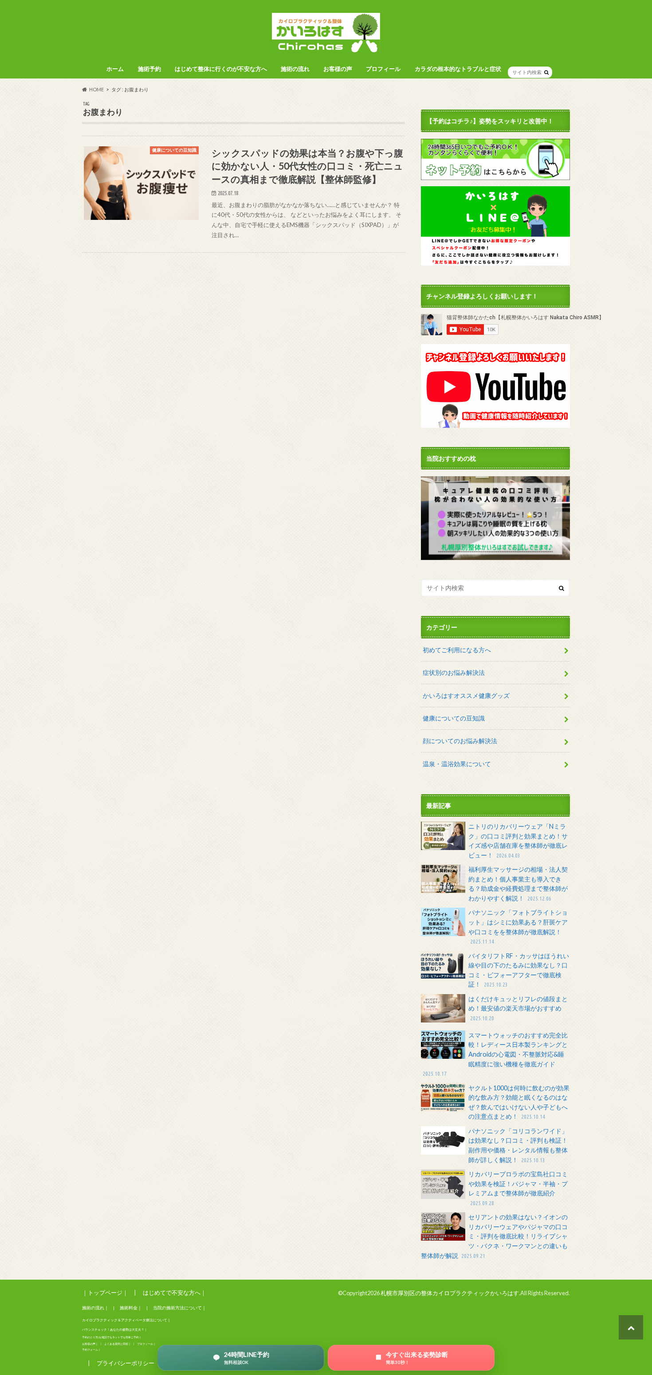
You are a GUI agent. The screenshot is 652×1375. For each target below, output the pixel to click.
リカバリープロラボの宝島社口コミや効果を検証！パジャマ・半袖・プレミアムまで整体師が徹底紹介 (518, 1188)
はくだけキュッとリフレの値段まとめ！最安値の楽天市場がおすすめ (518, 1008)
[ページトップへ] (631, 1327)
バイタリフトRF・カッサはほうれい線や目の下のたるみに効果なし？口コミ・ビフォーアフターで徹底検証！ (518, 970)
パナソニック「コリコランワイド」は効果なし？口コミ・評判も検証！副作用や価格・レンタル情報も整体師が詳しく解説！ (518, 1145)
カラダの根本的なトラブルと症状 (458, 68)
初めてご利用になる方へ (457, 650)
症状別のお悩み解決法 (454, 672)
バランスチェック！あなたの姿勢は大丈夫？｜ (114, 1329)
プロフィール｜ (146, 1343)
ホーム (115, 68)
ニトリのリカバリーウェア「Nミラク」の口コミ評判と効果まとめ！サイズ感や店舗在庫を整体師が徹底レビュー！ (518, 841)
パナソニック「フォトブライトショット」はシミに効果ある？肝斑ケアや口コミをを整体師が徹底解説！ (518, 926)
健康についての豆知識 (454, 718)
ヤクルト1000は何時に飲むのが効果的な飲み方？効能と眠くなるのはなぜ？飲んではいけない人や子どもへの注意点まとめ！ (519, 1102)
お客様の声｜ (90, 1343)
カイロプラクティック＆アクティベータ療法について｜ (126, 1320)
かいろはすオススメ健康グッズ (466, 695)
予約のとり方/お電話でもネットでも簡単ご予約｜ (111, 1337)
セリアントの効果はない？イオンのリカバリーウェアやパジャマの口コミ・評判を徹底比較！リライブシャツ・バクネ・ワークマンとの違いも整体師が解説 (494, 1236)
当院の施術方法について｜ (179, 1307)
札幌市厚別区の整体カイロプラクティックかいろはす (450, 1293)
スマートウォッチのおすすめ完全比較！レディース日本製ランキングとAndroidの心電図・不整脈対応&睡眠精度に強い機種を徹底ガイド (495, 1054)
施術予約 (149, 68)
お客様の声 (337, 68)
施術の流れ (295, 68)
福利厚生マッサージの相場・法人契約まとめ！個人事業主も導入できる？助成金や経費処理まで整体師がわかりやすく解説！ (518, 884)
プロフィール (383, 68)
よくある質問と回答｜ (117, 1343)
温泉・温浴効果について (457, 764)
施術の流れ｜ (95, 1307)
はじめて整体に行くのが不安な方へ (221, 68)
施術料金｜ (131, 1307)
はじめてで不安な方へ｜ (174, 1292)
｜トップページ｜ (105, 1292)
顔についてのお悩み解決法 (460, 740)
